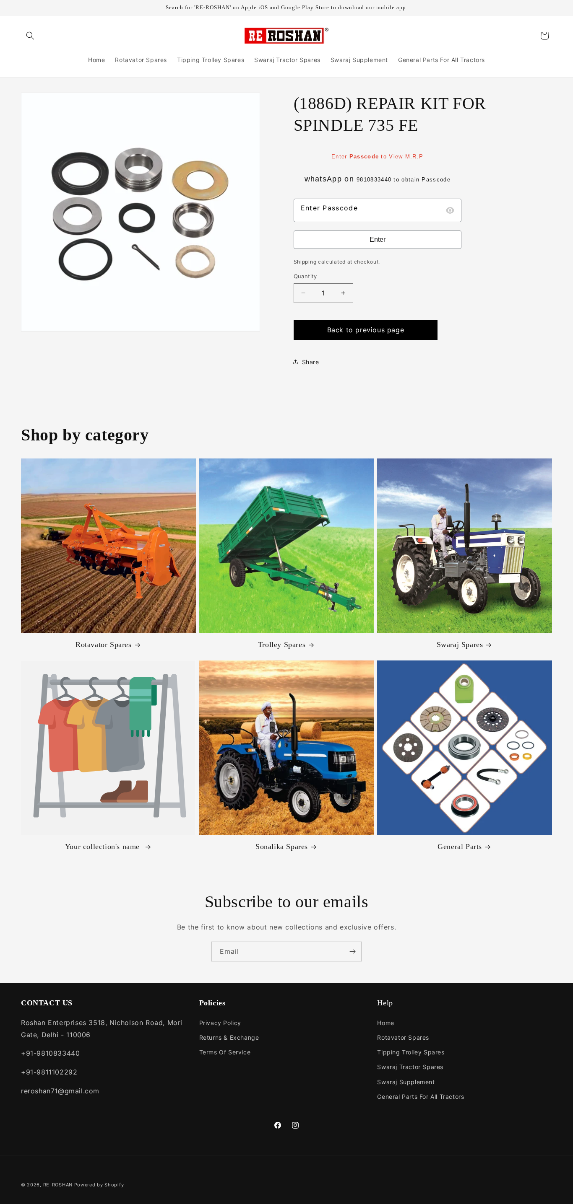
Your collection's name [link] (103, 847)
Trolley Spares (281, 645)
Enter (377, 239)
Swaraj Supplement (406, 1081)
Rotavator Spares (104, 645)
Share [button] (310, 361)
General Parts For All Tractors (420, 1096)
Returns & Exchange (229, 1037)
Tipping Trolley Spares (410, 1052)
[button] (30, 35)
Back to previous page (365, 330)
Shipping (305, 262)
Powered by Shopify (99, 1185)
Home (385, 1022)
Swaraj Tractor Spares (410, 1066)
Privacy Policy (220, 1022)
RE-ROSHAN (58, 1185)
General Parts (460, 847)
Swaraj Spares (460, 645)
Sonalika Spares (281, 847)
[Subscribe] (352, 951)
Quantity (305, 276)
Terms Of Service (225, 1052)
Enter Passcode (329, 208)
